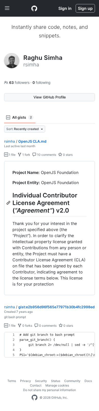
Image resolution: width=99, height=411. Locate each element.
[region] (49, 228)
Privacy (25, 381)
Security (41, 381)
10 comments (46, 155)
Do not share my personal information (49, 390)
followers (19, 82)
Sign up (85, 8)
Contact (35, 385)
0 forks (27, 325)
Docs (88, 381)
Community (72, 381)
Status (55, 381)
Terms (11, 381)
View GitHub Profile (50, 97)
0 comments (47, 325)
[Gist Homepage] (34, 8)
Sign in (65, 8)
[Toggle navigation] (7, 8)
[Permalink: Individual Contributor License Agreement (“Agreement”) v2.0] (8, 202)
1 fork (26, 155)
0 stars (67, 155)
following (41, 82)
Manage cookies (57, 385)
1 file (11, 155)
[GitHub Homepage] (34, 397)
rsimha (9, 141)
